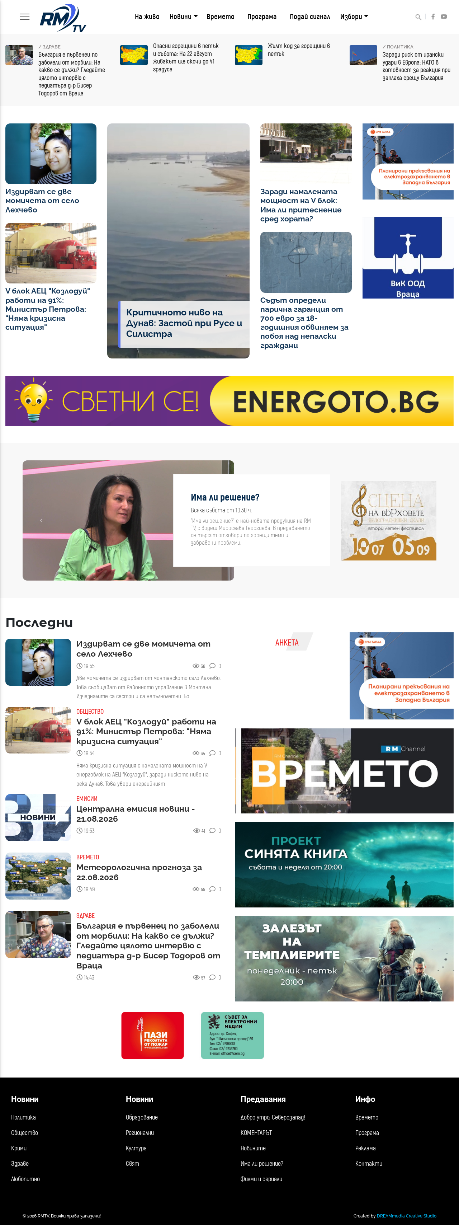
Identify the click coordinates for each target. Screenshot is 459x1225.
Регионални (140, 1133)
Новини (180, 17)
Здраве (20, 1164)
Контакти (368, 1164)
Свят (132, 1164)
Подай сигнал (310, 17)
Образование (142, 1117)
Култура (136, 1148)
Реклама (365, 1148)
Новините (253, 1148)
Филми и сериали (261, 1179)
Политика (23, 1117)
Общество (24, 1133)
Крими (19, 1148)
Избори (351, 17)
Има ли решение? (262, 1164)
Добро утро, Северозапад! (273, 1117)
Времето (221, 17)
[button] (41, 520)
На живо (147, 17)
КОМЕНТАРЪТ (256, 1133)
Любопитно (25, 1179)
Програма (262, 17)
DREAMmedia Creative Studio (406, 1216)
